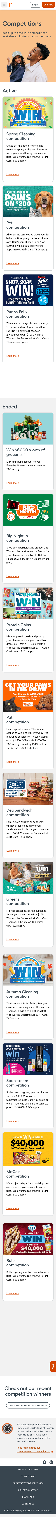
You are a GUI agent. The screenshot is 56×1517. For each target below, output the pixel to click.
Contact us (28, 1504)
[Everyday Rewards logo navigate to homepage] (10, 4)
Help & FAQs (28, 1497)
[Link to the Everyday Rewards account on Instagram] (51, 1462)
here (35, 748)
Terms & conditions (28, 1469)
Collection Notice (28, 1490)
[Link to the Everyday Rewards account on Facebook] (44, 1462)
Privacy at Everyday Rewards (28, 1483)
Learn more (12, 174)
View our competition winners (28, 1405)
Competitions (28, 1476)
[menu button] (4, 4)
